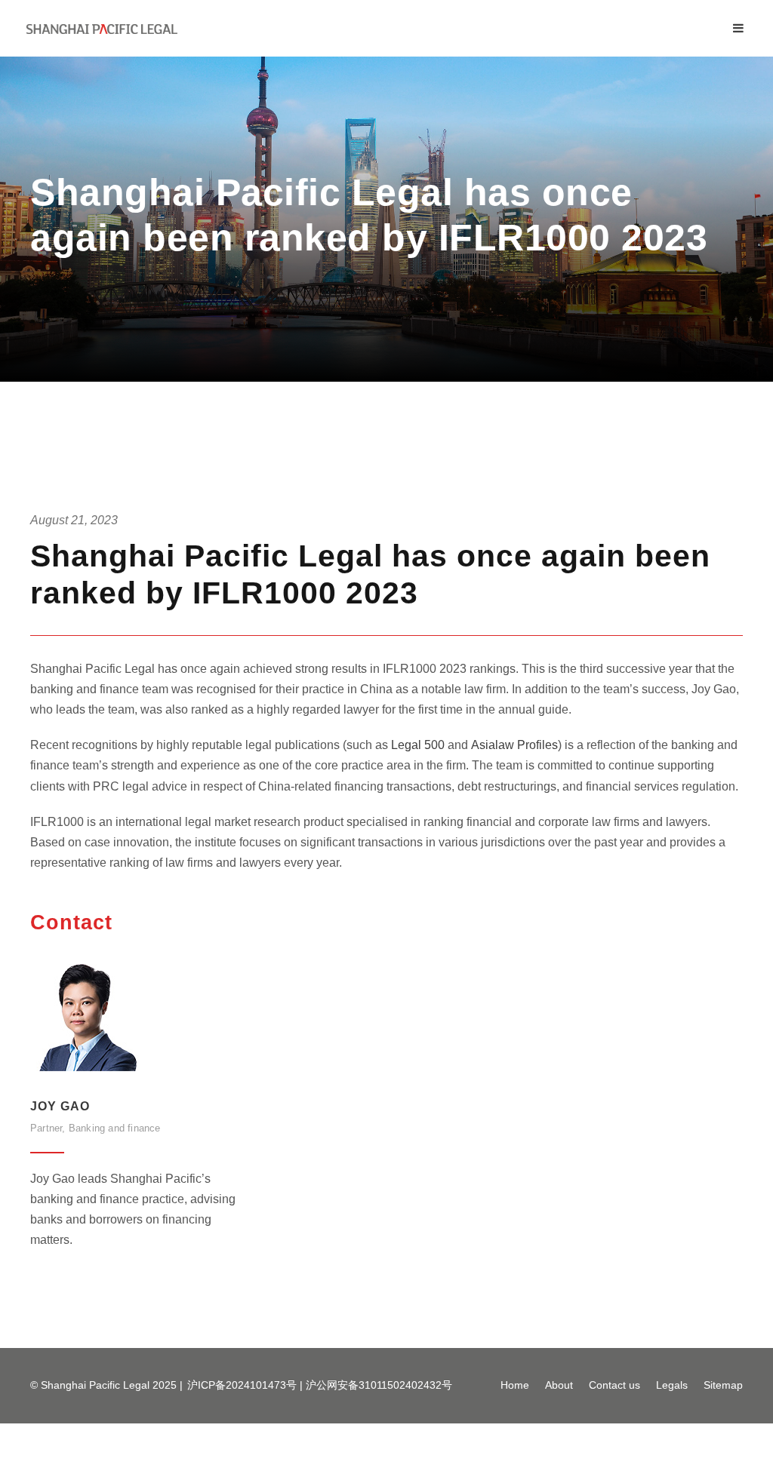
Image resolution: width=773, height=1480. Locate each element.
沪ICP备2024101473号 (242, 1385)
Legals (672, 1385)
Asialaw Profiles (514, 744)
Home (514, 1385)
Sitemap (723, 1385)
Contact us (614, 1385)
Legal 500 (418, 744)
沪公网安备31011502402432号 (379, 1385)
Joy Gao (60, 1106)
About (559, 1385)
